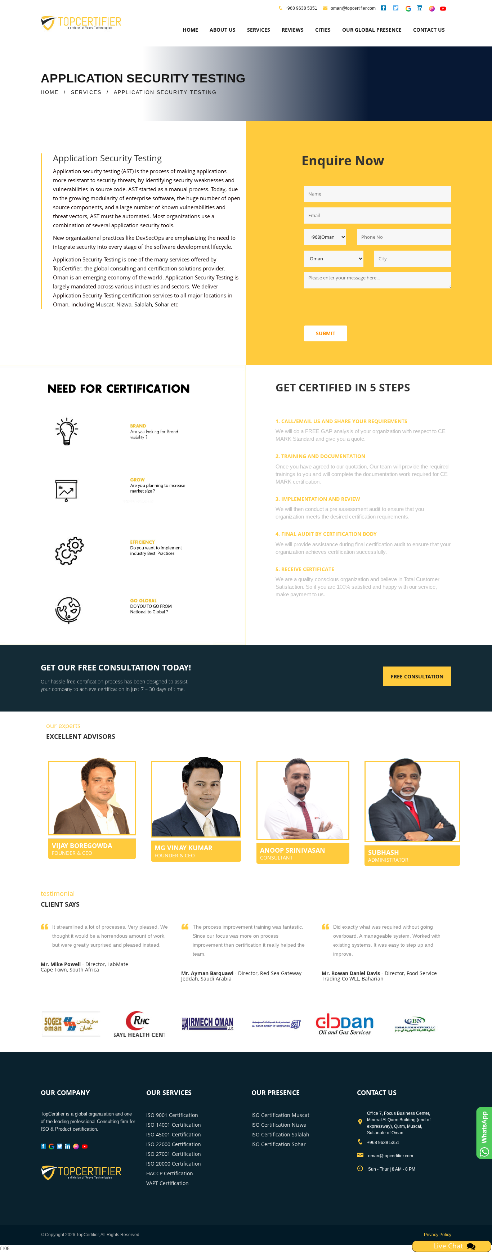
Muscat (104, 304)
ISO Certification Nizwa (279, 1124)
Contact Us (429, 29)
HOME (50, 92)
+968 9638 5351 (301, 8)
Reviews (293, 29)
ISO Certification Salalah (280, 1134)
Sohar (162, 304)
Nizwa (123, 304)
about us (223, 29)
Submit (325, 333)
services (258, 29)
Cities (323, 29)
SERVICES (86, 92)
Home (190, 29)
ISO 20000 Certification (173, 1163)
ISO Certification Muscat (280, 1115)
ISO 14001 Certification (173, 1124)
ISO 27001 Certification (173, 1153)
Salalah (143, 304)
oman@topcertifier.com (353, 8)
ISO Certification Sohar (278, 1144)
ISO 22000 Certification (173, 1144)
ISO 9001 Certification (172, 1115)
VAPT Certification (167, 1183)
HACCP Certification (169, 1173)
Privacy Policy (437, 1234)
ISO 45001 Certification (173, 1134)
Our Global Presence (372, 29)
